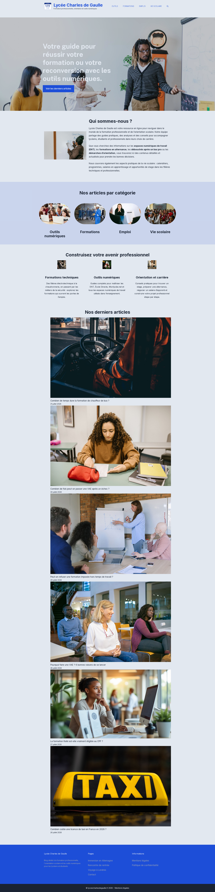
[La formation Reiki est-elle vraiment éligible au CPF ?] (110, 704)
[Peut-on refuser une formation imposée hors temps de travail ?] (110, 534)
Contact (92, 874)
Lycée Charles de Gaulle (78, 5)
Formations (128, 6)
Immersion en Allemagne (100, 860)
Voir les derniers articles (58, 88)
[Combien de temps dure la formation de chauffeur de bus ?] (110, 358)
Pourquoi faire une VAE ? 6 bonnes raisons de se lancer (78, 665)
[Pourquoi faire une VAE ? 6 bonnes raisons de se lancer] (110, 622)
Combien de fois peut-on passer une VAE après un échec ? (79, 489)
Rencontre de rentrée (98, 865)
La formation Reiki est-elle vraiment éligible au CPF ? (76, 741)
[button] (167, 6)
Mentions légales (140, 860)
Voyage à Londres (97, 870)
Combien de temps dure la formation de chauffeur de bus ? (79, 400)
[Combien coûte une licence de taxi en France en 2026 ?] (110, 787)
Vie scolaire (156, 6)
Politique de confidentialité (145, 865)
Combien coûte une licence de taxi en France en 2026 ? (78, 829)
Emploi (142, 6)
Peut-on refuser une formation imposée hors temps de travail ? (81, 577)
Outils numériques (54, 234)
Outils (115, 6)
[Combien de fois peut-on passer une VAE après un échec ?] (110, 446)
